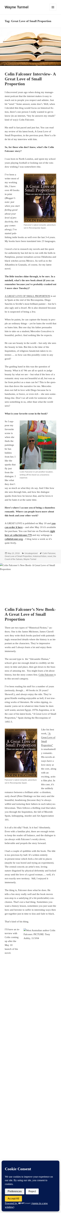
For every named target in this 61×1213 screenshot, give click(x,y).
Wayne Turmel (16, 7)
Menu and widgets (53, 10)
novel (49, 556)
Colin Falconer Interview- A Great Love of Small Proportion (30, 79)
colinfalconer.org (14, 539)
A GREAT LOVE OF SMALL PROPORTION (27, 296)
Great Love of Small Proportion (18, 556)
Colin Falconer (48, 553)
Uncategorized (31, 553)
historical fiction (40, 556)
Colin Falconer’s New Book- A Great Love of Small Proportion (30, 614)
